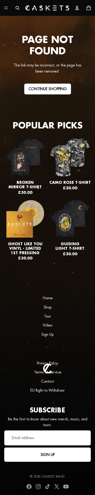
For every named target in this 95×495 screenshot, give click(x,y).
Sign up (48, 454)
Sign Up (47, 334)
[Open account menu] (77, 8)
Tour (47, 316)
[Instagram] (38, 486)
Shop (47, 307)
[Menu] (6, 8)
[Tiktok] (47, 486)
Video (47, 325)
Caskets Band (53, 476)
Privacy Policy (47, 363)
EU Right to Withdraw (47, 390)
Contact (47, 381)
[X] (57, 486)
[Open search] (17, 8)
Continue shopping (47, 89)
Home (48, 298)
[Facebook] (29, 486)
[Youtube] (66, 486)
